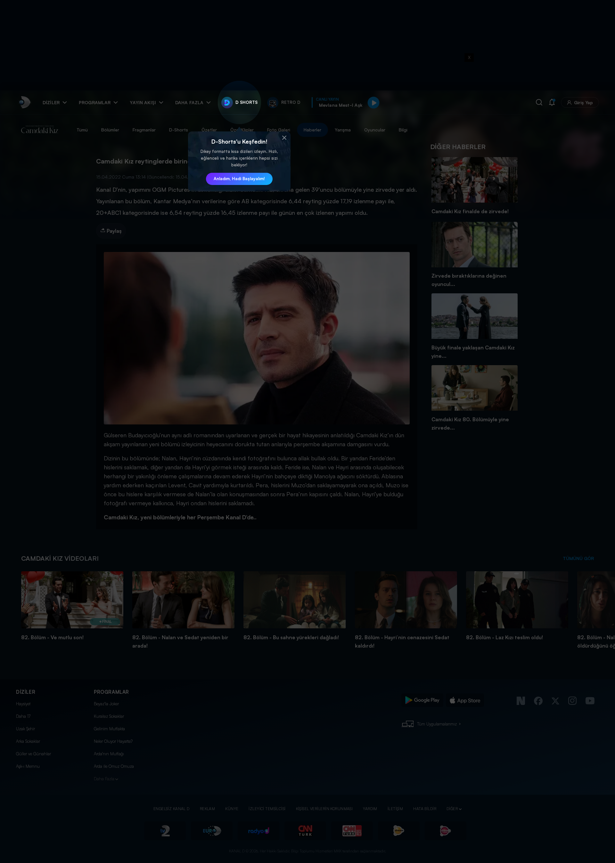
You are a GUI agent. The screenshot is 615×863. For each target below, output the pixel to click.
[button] (284, 138)
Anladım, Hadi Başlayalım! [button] (239, 178)
